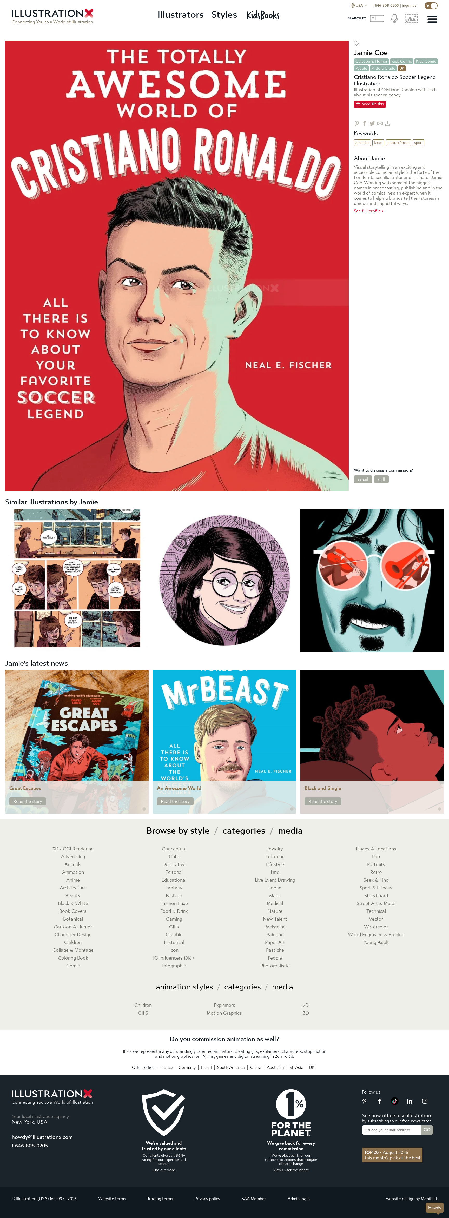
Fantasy (174, 888)
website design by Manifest (411, 1198)
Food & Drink (174, 911)
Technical (376, 911)
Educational (174, 880)
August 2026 (386, 1152)
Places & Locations (376, 849)
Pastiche (275, 950)
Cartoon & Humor (371, 61)
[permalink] (144, 809)
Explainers (224, 1005)
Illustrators (180, 14)
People (361, 68)
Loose (274, 888)
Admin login (299, 1198)
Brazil (206, 1067)
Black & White (73, 903)
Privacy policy (207, 1198)
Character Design (73, 934)
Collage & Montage (73, 950)
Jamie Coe (371, 52)
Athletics (362, 143)
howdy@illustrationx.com (42, 1137)
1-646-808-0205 (386, 5)
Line (275, 872)
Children (73, 942)
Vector (376, 919)
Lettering (275, 857)
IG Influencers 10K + (174, 958)
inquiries (409, 5)
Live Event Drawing (275, 880)
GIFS (143, 1013)
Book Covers (73, 911)
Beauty (73, 895)
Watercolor (376, 927)
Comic (73, 966)
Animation (73, 872)
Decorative (174, 864)
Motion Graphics (224, 1013)
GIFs (174, 927)
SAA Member (254, 1198)
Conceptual (174, 849)
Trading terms (160, 1198)
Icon (174, 950)
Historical (174, 942)
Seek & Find (376, 880)
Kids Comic (402, 61)
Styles (224, 14)
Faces (378, 143)
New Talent (275, 919)
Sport (418, 143)
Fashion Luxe (174, 903)
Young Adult (376, 942)
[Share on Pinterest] (356, 123)
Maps (275, 895)
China (255, 1067)
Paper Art (275, 942)
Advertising (73, 857)
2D (306, 1005)
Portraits (376, 864)
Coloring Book (73, 958)
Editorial (174, 872)
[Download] (388, 123)
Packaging (275, 927)
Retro (376, 872)
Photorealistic (274, 966)
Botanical (73, 919)
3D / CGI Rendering (73, 849)
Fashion (174, 895)
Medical (275, 903)
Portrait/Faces (398, 143)
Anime (73, 880)
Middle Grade (383, 68)
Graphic (174, 934)
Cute (174, 857)
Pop (376, 857)
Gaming (174, 919)
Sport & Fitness (376, 888)
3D (306, 1013)
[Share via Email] (380, 123)
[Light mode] (431, 6)
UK (312, 1067)
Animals (72, 864)
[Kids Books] (264, 15)
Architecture (73, 888)
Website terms (112, 1198)
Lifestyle (275, 864)
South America (231, 1067)
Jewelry (275, 849)
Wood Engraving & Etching (376, 934)
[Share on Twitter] (372, 123)
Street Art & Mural (376, 903)
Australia (275, 1067)
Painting (275, 934)
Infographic (174, 966)
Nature (275, 911)
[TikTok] (395, 1103)
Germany (187, 1067)
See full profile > (369, 211)
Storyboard (376, 895)
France (166, 1067)
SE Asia (296, 1067)
